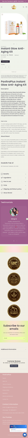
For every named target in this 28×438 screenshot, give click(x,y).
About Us (5, 381)
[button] (1, 7)
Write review (14, 366)
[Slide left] (11, 44)
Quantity (3, 64)
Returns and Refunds (8, 396)
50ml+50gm (5, 61)
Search (4, 378)
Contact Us (5, 399)
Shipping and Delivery (8, 387)
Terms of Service (7, 384)
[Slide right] (16, 44)
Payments (5, 393)
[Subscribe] (23, 338)
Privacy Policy (6, 390)
